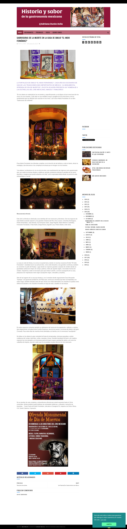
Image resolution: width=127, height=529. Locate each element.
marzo (88, 247)
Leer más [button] (103, 520)
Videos (48, 32)
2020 (86, 209)
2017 (85, 257)
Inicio (20, 32)
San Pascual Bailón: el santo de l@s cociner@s (101, 153)
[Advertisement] (95, 71)
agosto (88, 235)
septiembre (89, 232)
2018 (85, 255)
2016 (85, 260)
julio (87, 237)
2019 (85, 212)
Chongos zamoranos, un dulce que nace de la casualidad (99, 162)
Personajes (39, 32)
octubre (88, 219)
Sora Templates (25, 526)
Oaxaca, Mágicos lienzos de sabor (95, 229)
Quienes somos (57, 32)
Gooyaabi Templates (40, 526)
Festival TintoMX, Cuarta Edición (95, 227)
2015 (85, 262)
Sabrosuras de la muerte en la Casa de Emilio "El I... (97, 221)
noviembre (89, 216)
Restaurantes (28, 32)
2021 (85, 207)
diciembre (89, 214)
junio (87, 240)
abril (87, 244)
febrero (88, 249)
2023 (86, 202)
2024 (86, 199)
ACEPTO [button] (109, 524)
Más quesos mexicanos (99, 176)
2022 (86, 204)
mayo (87, 242)
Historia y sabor (19, 7)
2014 (85, 265)
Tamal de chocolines (91, 225)
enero (88, 252)
